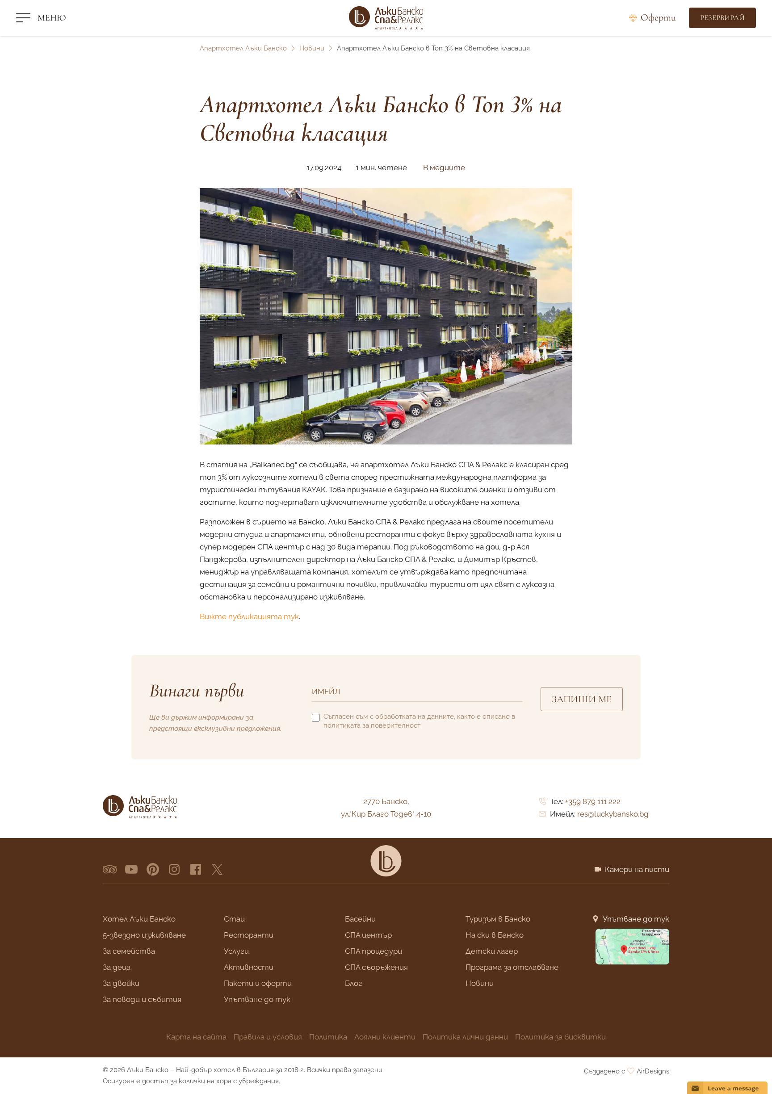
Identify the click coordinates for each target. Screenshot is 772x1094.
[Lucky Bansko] (386, 860)
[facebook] (196, 869)
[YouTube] (131, 869)
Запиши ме (582, 699)
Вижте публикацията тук (249, 616)
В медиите (444, 167)
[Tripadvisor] (110, 869)
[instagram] (174, 869)
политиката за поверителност (371, 725)
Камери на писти (637, 869)
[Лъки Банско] (386, 17)
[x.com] (217, 869)
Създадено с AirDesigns (626, 1071)
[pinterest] (153, 869)
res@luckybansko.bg (613, 813)
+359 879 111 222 (593, 801)
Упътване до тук (636, 918)
